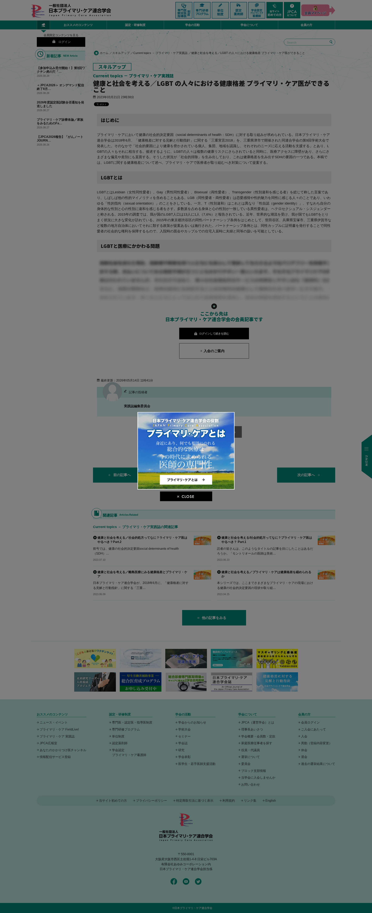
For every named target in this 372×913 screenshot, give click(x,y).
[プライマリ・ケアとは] (186, 488)
